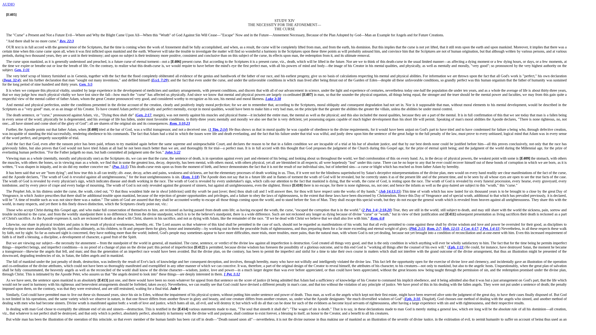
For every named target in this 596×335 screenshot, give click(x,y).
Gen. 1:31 (22, 70)
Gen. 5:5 (85, 84)
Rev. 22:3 (67, 41)
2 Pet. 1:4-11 (489, 229)
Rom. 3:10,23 (179, 123)
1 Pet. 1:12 (232, 274)
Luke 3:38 (273, 99)
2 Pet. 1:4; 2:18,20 (377, 210)
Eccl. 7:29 (159, 80)
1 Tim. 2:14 (218, 129)
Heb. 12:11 (451, 229)
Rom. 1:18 (190, 177)
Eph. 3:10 (412, 299)
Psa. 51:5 (120, 167)
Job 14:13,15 (390, 191)
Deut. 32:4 (11, 80)
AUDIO (8, 4)
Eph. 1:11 (455, 247)
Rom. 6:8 (377, 218)
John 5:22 (172, 152)
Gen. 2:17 (143, 115)
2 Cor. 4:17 (469, 229)
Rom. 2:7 (434, 229)
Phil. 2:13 (417, 229)
